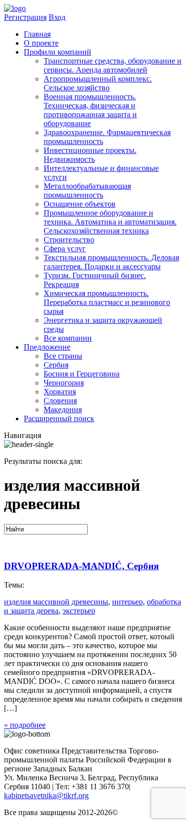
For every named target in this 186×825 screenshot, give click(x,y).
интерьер (127, 602)
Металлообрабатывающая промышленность (87, 190)
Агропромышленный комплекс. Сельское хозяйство (98, 83)
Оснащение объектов (80, 204)
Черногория (64, 382)
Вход (57, 17)
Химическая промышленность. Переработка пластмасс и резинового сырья (107, 302)
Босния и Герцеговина (82, 374)
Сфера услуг (65, 248)
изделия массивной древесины (56, 602)
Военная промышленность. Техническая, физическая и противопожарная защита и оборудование (90, 110)
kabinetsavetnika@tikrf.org (46, 795)
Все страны (63, 356)
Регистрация (25, 17)
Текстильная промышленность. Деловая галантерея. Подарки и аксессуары (111, 262)
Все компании (68, 338)
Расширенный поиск (59, 418)
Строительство (69, 239)
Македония (63, 409)
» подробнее (25, 725)
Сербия (56, 365)
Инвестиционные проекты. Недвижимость (90, 154)
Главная (37, 34)
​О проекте (41, 43)
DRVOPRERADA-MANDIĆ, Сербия (81, 566)
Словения (60, 400)
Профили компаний (57, 52)
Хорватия (60, 391)
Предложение (47, 347)
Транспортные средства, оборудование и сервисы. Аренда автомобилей (113, 65)
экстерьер (78, 610)
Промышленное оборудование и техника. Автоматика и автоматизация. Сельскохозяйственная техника (110, 222)
